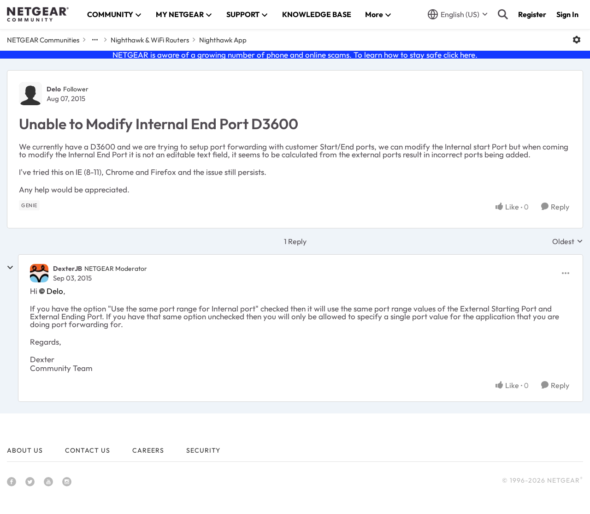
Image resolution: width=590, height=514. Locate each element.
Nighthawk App (223, 40)
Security (203, 450)
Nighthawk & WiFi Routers (150, 40)
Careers (148, 450)
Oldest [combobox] (567, 241)
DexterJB (67, 268)
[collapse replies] (10, 267)
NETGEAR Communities (43, 40)
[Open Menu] (576, 39)
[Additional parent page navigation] (94, 39)
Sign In (567, 14)
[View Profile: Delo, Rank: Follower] (30, 93)
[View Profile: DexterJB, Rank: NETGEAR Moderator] (39, 273)
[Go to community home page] (38, 14)
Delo (54, 89)
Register (532, 14)
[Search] (502, 14)
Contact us (87, 450)
